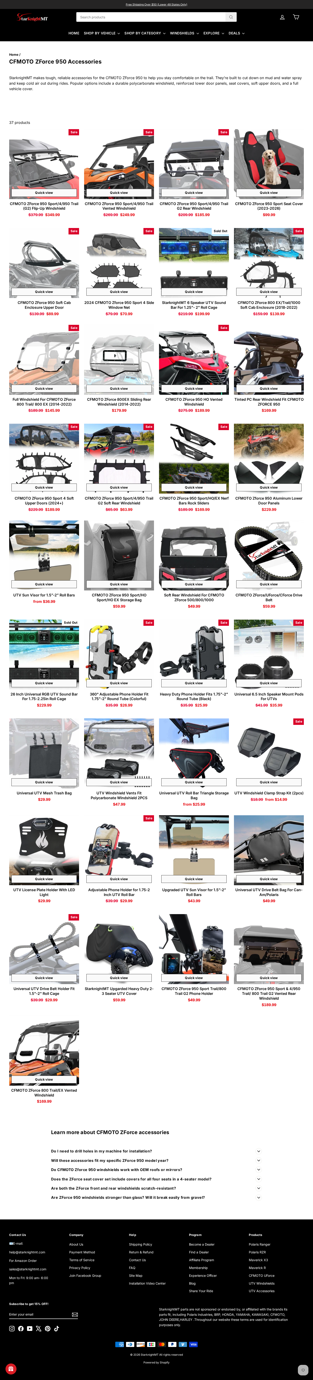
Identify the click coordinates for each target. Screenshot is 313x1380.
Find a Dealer (199, 1252)
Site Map (136, 1275)
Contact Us (137, 1260)
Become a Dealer (201, 1244)
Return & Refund (141, 1252)
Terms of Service (81, 1260)
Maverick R (257, 1268)
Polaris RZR (257, 1252)
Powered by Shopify (156, 1362)
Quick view (44, 193)
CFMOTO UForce (262, 1275)
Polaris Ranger (259, 1244)
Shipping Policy (140, 1244)
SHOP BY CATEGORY (143, 33)
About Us (76, 1244)
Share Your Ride (201, 1291)
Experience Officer (203, 1275)
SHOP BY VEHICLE (100, 33)
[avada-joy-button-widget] (10, 1368)
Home (14, 54)
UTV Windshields (262, 1283)
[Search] (230, 17)
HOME (74, 33)
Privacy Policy (79, 1268)
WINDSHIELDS (182, 33)
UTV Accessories (262, 1291)
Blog (192, 1283)
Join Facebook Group (85, 1275)
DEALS (235, 33)
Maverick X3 (258, 1260)
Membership (198, 1268)
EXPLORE (212, 33)
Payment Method (82, 1252)
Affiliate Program (201, 1260)
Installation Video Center (147, 1283)
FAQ (132, 1268)
